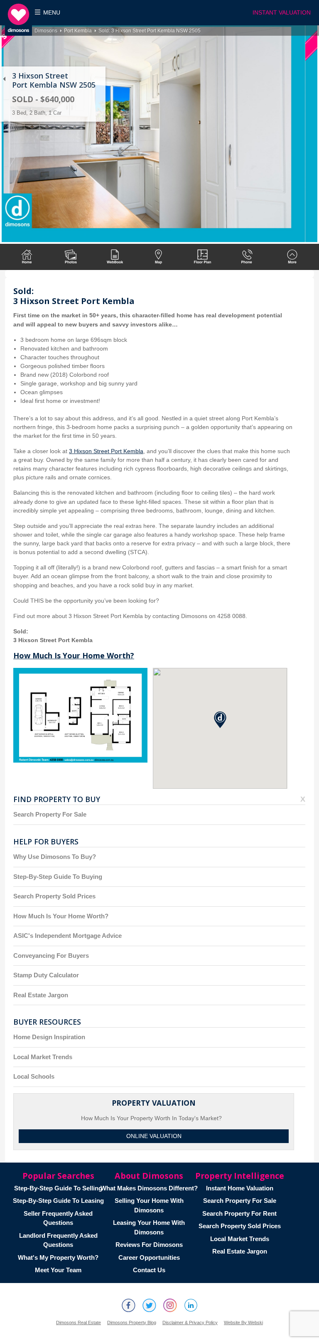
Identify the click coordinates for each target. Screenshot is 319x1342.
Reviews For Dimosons (149, 1244)
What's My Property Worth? (58, 1257)
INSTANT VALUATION (282, 13)
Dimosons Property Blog (131, 1322)
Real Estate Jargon (40, 995)
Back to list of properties (4, 79)
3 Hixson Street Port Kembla (106, 451)
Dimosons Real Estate (78, 1322)
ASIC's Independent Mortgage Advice (67, 935)
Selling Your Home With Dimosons (149, 1205)
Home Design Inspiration (49, 1036)
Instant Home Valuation (239, 1188)
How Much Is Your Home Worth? (73, 655)
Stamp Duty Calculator (46, 975)
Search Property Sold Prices (54, 896)
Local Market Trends (42, 1056)
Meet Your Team (58, 1269)
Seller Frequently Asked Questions (58, 1218)
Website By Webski (243, 1322)
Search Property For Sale (49, 814)
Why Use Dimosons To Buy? (54, 856)
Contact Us (149, 1269)
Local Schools (33, 1076)
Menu (51, 13)
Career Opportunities (149, 1257)
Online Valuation (154, 1136)
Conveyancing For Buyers (51, 955)
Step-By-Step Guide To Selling (58, 1188)
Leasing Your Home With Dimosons (149, 1227)
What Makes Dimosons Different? (149, 1188)
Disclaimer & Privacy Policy (190, 1322)
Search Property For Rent (239, 1213)
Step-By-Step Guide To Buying (57, 876)
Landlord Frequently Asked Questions (58, 1240)
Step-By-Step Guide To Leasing (58, 1200)
